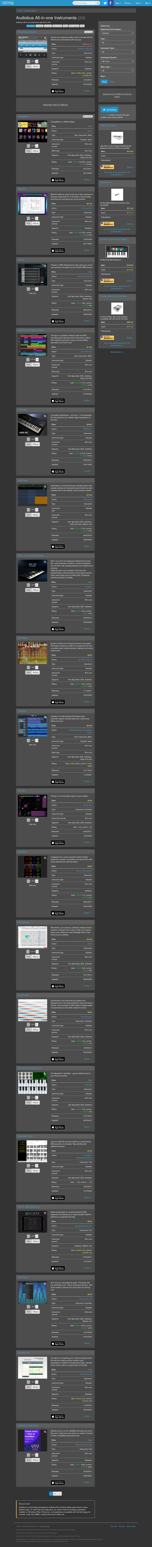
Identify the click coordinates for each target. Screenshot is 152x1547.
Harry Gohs (87, 499)
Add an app (131, 1526)
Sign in (147, 3)
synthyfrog (111, 109)
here (55, 1533)
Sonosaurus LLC (85, 1299)
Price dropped (74, 26)
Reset (112, 81)
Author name (57, 26)
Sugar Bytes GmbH (84, 276)
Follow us (104, 115)
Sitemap (122, 1526)
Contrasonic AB (86, 1374)
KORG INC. (87, 429)
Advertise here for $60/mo (55, 104)
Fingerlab (88, 586)
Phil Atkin (88, 1085)
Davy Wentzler (86, 351)
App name (48, 26)
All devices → (117, 351)
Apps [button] (118, 3)
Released (39, 26)
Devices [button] (128, 3)
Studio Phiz (87, 805)
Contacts (114, 1526)
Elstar (90, 943)
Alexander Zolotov (85, 659)
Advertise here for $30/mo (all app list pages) (117, 95)
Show (104, 81)
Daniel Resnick (86, 1016)
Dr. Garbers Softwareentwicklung (84, 1156)
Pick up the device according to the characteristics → (117, 173)
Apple (90, 131)
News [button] (138, 3)
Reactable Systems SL (83, 1226)
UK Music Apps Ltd (85, 48)
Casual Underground (84, 871)
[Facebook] (111, 3)
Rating (65, 26)
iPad (28, 66)
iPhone (35, 66)
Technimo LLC (86, 208)
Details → (130, 167)
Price (82, 26)
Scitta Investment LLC (84, 1444)
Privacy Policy (45, 1526)
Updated (31, 26)
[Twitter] (105, 3)
